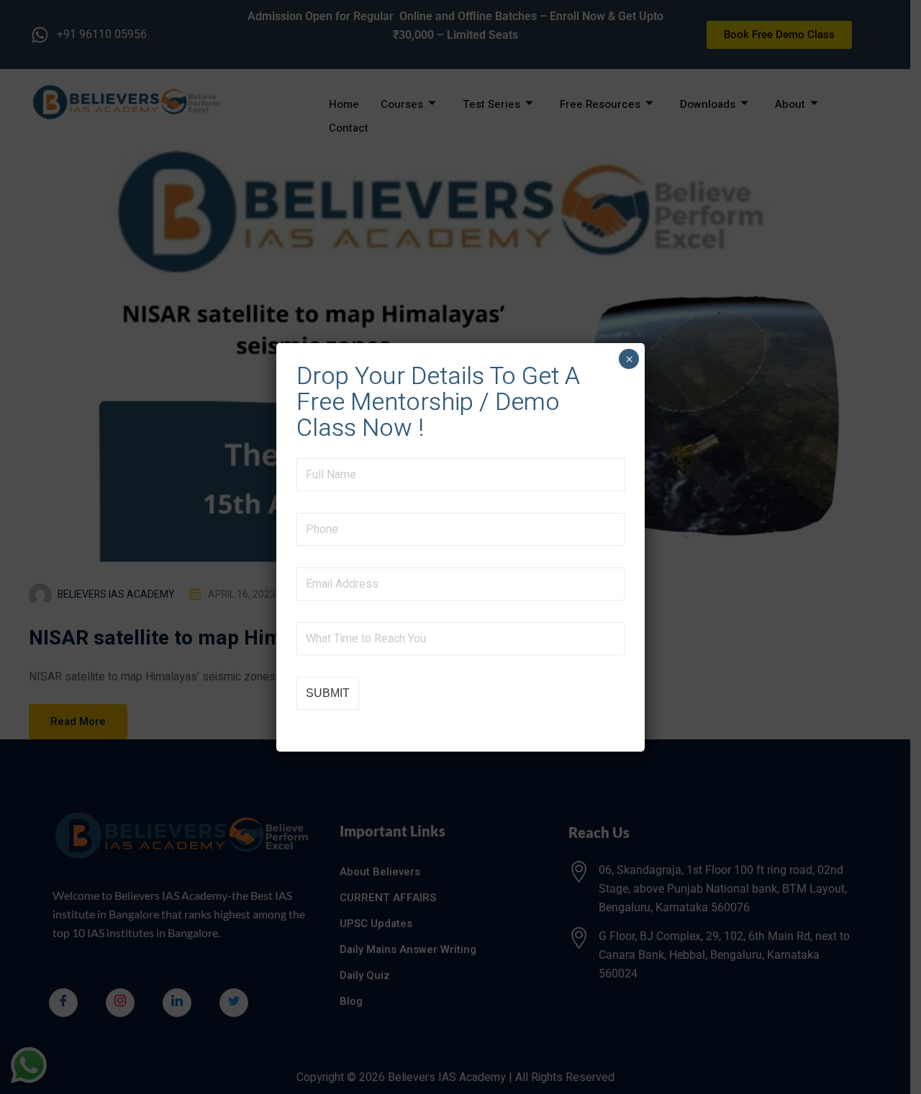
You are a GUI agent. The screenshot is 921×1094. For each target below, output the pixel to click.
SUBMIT (328, 693)
